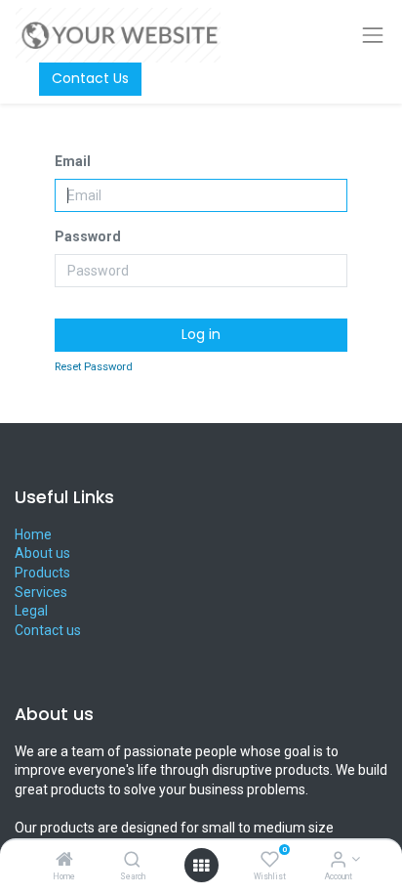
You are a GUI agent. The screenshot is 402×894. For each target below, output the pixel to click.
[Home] (64, 861)
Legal (31, 610)
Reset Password (94, 367)
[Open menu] (201, 865)
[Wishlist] (270, 861)
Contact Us (90, 78)
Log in (201, 334)
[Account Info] (338, 861)
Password (88, 236)
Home (33, 534)
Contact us (48, 630)
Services (41, 592)
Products (42, 572)
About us (42, 553)
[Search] (132, 861)
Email (73, 161)
